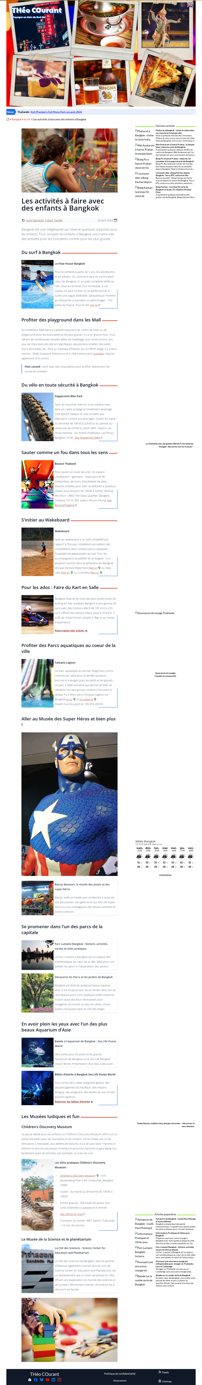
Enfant (49, 220)
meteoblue (165, 875)
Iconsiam (98, 353)
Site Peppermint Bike (87, 437)
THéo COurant (44, 1374)
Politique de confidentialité (119, 1373)
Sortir (27, 119)
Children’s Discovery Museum (78, 1175)
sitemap (167, 1381)
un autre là (86, 699)
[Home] (7, 119)
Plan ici (93, 568)
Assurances (119, 1380)
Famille (58, 220)
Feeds (165, 1372)
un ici (69, 699)
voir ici (94, 305)
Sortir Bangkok (35, 220)
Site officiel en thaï (71, 1214)
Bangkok (17, 119)
